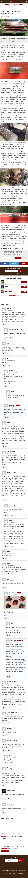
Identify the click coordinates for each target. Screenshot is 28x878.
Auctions (13, 870)
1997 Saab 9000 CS (10, 291)
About (3, 870)
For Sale (17, 7)
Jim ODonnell (7, 16)
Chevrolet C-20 (9, 252)
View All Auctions (14, 295)
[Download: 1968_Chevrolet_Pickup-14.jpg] (15, 609)
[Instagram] (17, 865)
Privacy (23, 870)
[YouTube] (20, 865)
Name (21, 841)
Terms (14, 872)
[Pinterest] (14, 865)
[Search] (26, 1)
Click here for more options (14, 273)
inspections (9, 41)
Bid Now (24, 282)
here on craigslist (11, 60)
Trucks (19, 252)
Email (21, 844)
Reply (9, 324)
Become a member (6, 836)
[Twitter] (11, 865)
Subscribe (4, 848)
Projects (7, 254)
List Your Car (19, 4)
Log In (13, 4)
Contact (8, 870)
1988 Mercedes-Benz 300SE (12, 286)
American (16, 254)
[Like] (4, 324)
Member (17, 405)
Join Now (7, 4)
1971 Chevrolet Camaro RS (12, 282)
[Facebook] (8, 865)
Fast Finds (18, 870)
